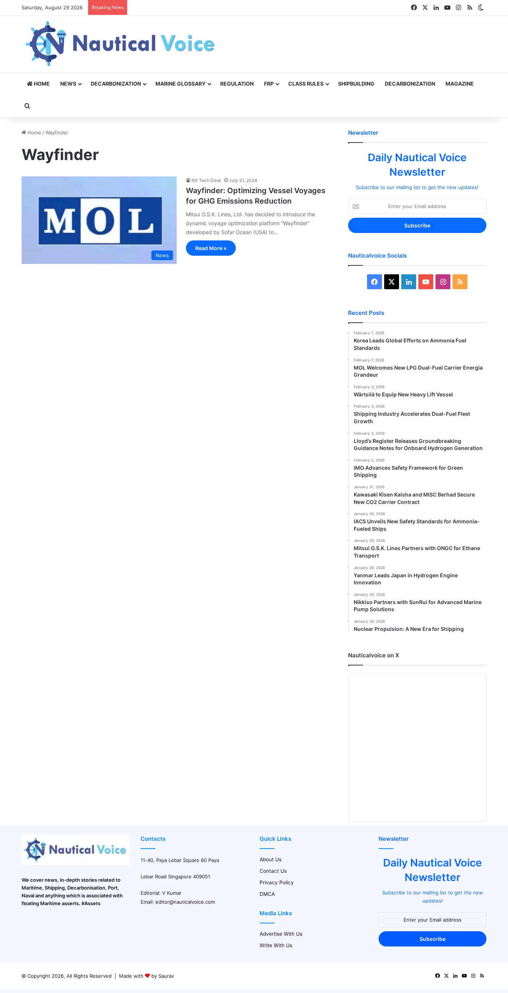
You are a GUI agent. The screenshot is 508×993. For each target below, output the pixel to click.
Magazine (460, 83)
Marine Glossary (180, 83)
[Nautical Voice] (121, 44)
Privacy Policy (277, 882)
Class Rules (306, 83)
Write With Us (276, 945)
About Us (271, 859)
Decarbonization (116, 83)
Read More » (210, 248)
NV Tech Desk (206, 180)
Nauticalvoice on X (373, 655)
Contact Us (273, 871)
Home (41, 83)
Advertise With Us (281, 934)
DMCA (267, 894)
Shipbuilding (356, 83)
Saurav (166, 976)
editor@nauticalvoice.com (185, 902)
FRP (269, 83)
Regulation (237, 83)
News (68, 83)
